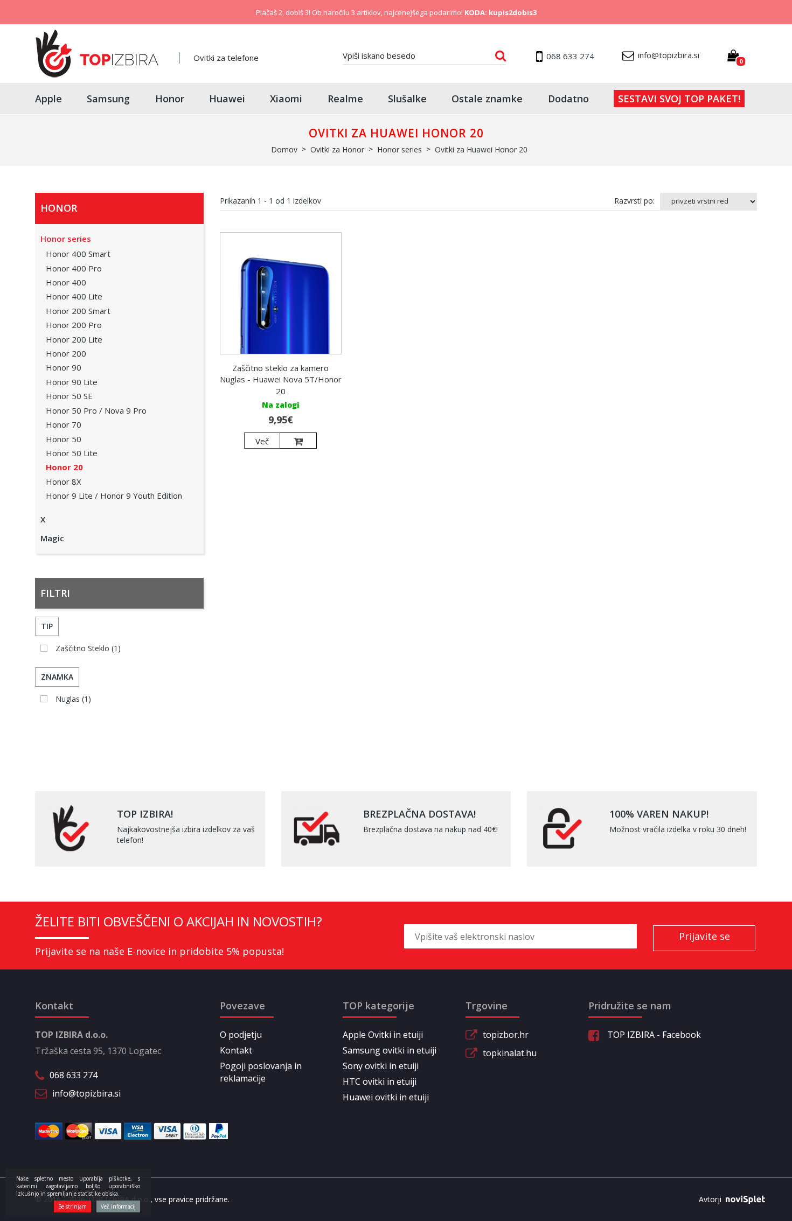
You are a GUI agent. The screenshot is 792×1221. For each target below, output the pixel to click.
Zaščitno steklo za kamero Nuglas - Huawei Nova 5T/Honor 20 (281, 379)
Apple (48, 98)
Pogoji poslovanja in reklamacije (261, 1072)
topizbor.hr (506, 1035)
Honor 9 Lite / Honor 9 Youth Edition (114, 495)
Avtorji (710, 1199)
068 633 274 (74, 1075)
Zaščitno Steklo (88, 648)
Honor (169, 98)
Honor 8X (63, 481)
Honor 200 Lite (74, 339)
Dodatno (568, 98)
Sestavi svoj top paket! (679, 98)
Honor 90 (63, 367)
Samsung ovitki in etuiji (389, 1050)
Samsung (108, 98)
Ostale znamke (487, 98)
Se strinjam (72, 1206)
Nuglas (73, 698)
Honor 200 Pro (74, 324)
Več (262, 441)
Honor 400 (66, 282)
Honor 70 (63, 424)
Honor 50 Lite (72, 453)
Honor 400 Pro (74, 268)
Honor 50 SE (69, 395)
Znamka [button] (57, 677)
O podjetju (241, 1035)
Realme (345, 98)
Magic (52, 538)
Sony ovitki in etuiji (381, 1066)
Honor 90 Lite (72, 381)
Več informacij (118, 1206)
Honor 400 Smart (78, 253)
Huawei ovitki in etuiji (386, 1097)
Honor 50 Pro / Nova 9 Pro (96, 410)
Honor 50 (63, 439)
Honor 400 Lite (74, 296)
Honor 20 (64, 467)
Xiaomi (286, 98)
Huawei (227, 98)
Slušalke (407, 98)
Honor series (65, 238)
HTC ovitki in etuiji (379, 1081)
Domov (284, 149)
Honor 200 (66, 353)
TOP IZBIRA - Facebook (653, 1035)
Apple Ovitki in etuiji (383, 1035)
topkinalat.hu (510, 1053)
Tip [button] (47, 626)
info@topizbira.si (86, 1093)
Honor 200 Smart (78, 310)
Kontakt (236, 1050)
